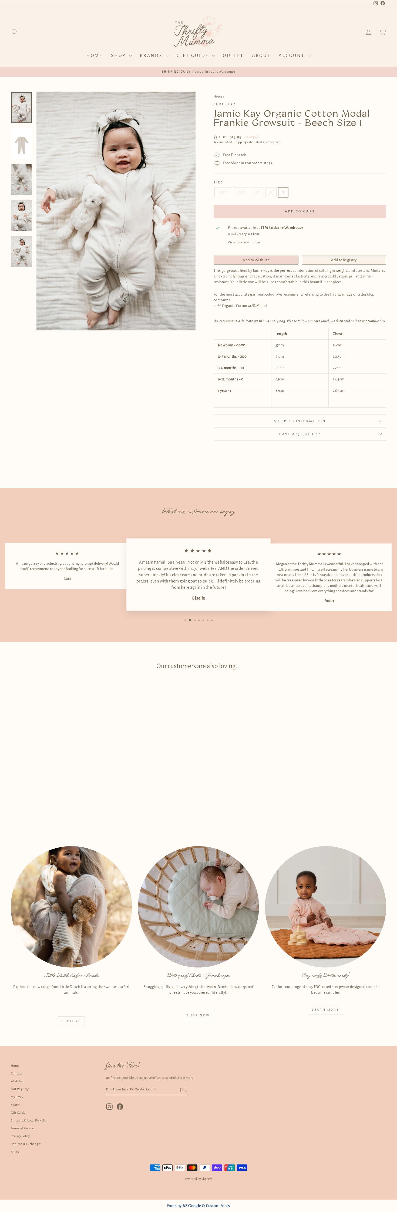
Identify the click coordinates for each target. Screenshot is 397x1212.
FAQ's (15, 1152)
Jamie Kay (225, 104)
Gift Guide (194, 55)
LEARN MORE (325, 1009)
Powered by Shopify (198, 1178)
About (261, 55)
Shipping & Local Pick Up (28, 1120)
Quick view (55, 766)
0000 (223, 192)
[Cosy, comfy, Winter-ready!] (325, 906)
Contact (16, 1073)
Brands (152, 55)
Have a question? (300, 434)
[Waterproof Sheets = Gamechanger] (198, 906)
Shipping (240, 142)
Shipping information (300, 421)
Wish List (17, 1081)
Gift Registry (20, 1089)
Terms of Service (22, 1128)
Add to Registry (343, 260)
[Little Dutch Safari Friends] (71, 906)
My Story (17, 1097)
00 (257, 192)
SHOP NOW (198, 1015)
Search (16, 1105)
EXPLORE (71, 1021)
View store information (244, 242)
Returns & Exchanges (26, 1144)
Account (293, 55)
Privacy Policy (20, 1136)
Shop (119, 55)
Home (94, 55)
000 (241, 192)
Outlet (233, 55)
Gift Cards (18, 1112)
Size (218, 182)
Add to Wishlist (256, 260)
